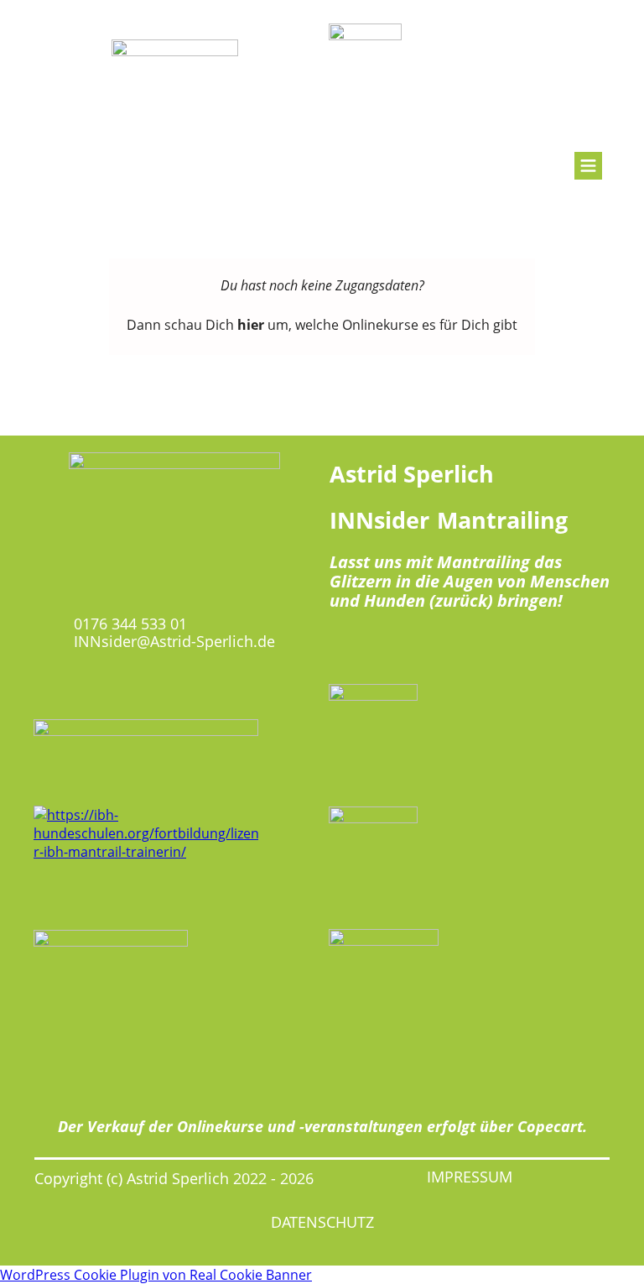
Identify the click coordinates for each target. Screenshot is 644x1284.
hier (250, 325)
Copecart (550, 1126)
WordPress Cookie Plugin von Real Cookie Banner (156, 1275)
